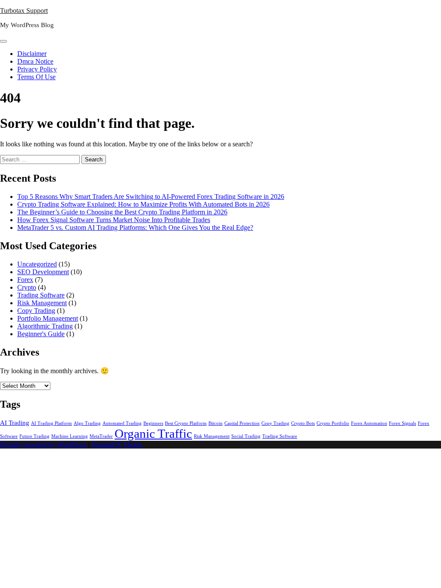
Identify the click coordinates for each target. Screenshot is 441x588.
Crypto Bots (303, 423)
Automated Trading (122, 423)
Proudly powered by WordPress (44, 444)
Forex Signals (402, 423)
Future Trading (34, 436)
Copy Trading (36, 310)
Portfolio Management (47, 318)
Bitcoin (215, 423)
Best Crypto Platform (186, 423)
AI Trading (14, 422)
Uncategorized (37, 264)
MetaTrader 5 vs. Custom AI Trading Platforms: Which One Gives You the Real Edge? (135, 227)
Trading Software (41, 295)
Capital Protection (242, 423)
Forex (25, 279)
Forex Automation (369, 423)
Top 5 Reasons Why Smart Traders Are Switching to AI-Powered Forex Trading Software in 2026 (150, 196)
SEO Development (43, 271)
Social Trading (246, 436)
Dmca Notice (35, 61)
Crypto (26, 287)
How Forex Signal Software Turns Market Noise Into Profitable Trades (113, 219)
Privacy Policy (37, 69)
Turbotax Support (24, 10)
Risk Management (42, 302)
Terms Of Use (36, 76)
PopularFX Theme (116, 444)
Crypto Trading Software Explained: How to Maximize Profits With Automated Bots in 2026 (143, 204)
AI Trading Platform (51, 423)
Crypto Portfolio (333, 423)
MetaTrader (101, 436)
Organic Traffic (153, 433)
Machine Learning (69, 436)
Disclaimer (32, 53)
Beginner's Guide (41, 333)
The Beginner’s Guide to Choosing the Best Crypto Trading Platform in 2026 (122, 212)
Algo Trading (87, 423)
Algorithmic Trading (45, 326)
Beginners (153, 423)
